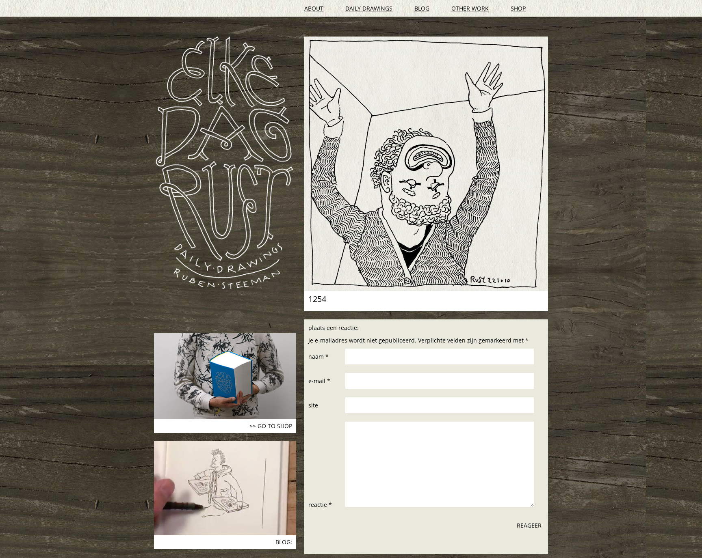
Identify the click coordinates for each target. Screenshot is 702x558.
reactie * (320, 504)
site (313, 405)
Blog (421, 8)
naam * (318, 356)
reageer (529, 525)
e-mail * (319, 381)
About (313, 8)
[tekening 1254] (426, 164)
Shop (518, 8)
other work (470, 8)
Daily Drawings (368, 8)
